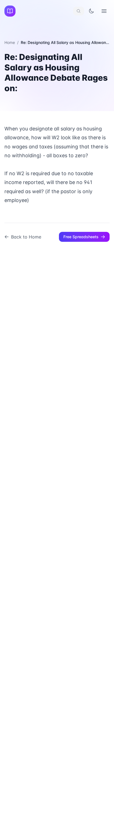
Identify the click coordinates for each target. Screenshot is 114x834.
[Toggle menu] (104, 11)
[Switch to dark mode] (91, 11)
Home (9, 42)
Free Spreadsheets (81, 236)
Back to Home (26, 237)
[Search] (78, 11)
